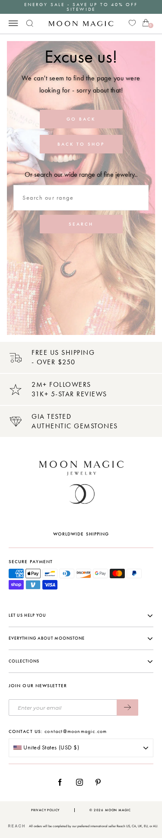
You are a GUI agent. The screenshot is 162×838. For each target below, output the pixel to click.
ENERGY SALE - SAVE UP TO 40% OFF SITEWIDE (81, 7)
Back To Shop (81, 144)
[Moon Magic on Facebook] (63, 782)
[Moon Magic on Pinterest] (100, 782)
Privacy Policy (45, 810)
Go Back (81, 119)
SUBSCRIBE (127, 707)
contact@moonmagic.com (75, 731)
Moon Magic (118, 810)
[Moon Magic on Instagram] (82, 782)
